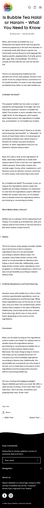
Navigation (7, 468)
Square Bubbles (12, 503)
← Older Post (7, 417)
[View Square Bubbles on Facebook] (4, 495)
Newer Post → (36, 417)
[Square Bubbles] (8, 7)
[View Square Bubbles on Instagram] (11, 495)
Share (8, 412)
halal (7, 406)
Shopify (28, 503)
